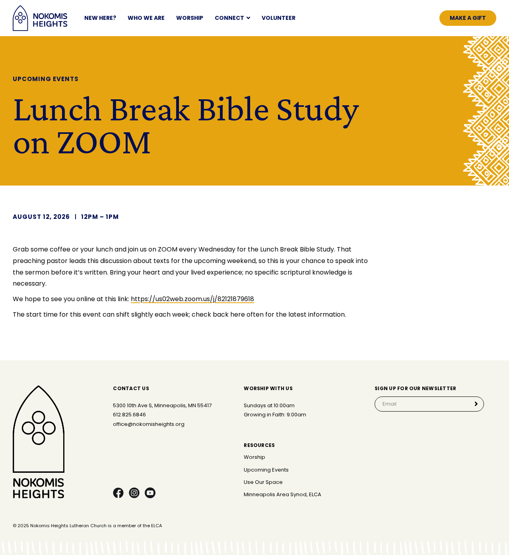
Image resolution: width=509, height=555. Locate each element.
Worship (189, 18)
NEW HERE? (100, 18)
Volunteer (278, 18)
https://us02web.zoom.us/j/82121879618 (192, 299)
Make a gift (468, 18)
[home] (40, 18)
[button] (232, 18)
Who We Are (146, 18)
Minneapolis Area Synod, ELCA (282, 494)
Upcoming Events (266, 470)
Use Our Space (263, 482)
